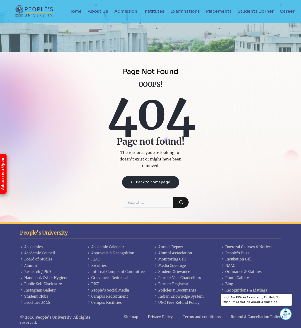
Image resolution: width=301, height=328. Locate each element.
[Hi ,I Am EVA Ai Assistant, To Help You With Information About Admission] (286, 314)
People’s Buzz (237, 253)
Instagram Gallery (40, 290)
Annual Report (170, 247)
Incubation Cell (238, 259)
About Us (98, 11)
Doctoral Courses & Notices (249, 247)
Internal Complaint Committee (118, 271)
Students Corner (256, 11)
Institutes (153, 11)
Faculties (99, 265)
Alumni (30, 265)
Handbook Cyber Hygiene (46, 278)
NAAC (230, 265)
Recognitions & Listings (246, 290)
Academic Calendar (107, 247)
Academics (33, 247)
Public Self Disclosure (43, 284)
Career (287, 11)
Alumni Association (175, 253)
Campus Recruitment (109, 296)
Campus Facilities (106, 302)
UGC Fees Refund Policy (179, 302)
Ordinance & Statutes (243, 271)
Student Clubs (36, 296)
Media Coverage (172, 265)
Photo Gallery (237, 278)
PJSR (95, 284)
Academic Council (39, 253)
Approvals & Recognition (112, 253)
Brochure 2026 (37, 302)
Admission (125, 11)
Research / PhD (37, 271)
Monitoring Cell (172, 259)
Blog (229, 284)
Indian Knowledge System (181, 296)
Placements (219, 11)
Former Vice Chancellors (179, 278)
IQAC (95, 259)
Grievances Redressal (109, 278)
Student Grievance (174, 271)
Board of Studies (38, 259)
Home (75, 11)
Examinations (185, 11)
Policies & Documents (177, 290)
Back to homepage (152, 182)
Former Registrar (173, 284)
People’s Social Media (110, 290)
